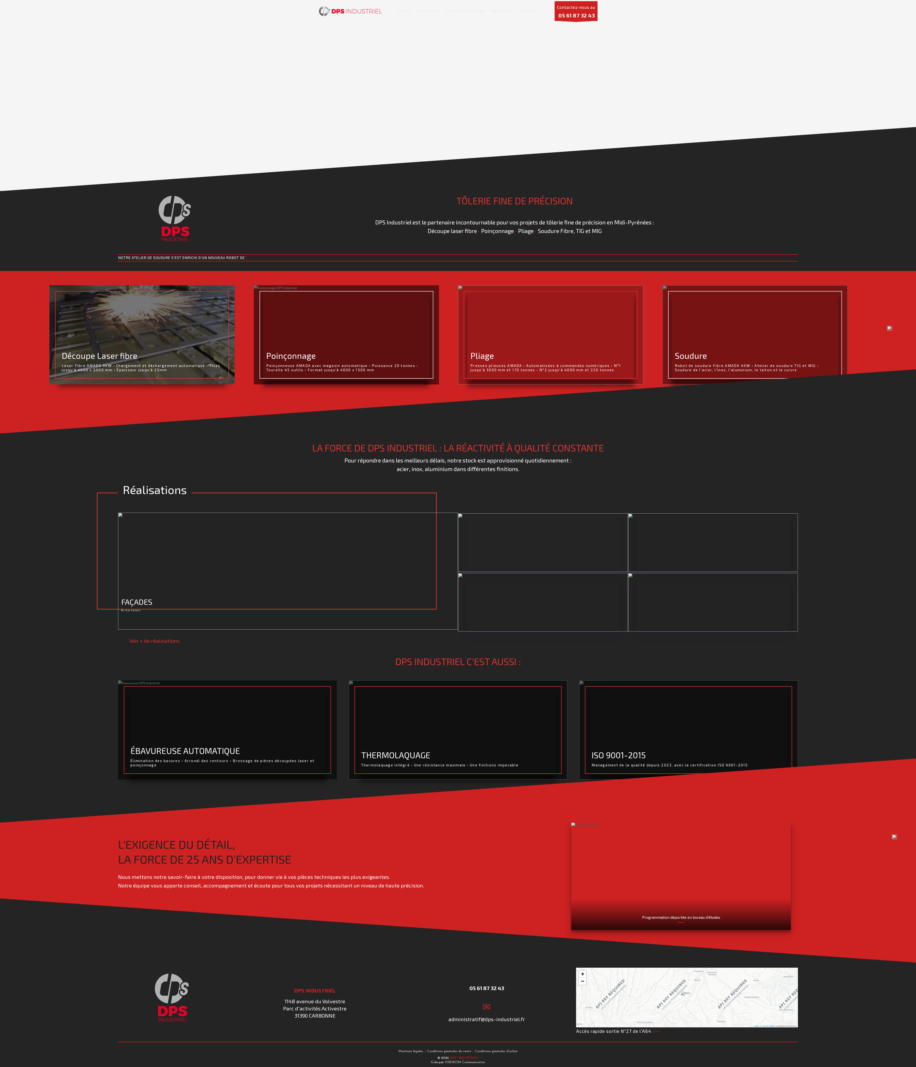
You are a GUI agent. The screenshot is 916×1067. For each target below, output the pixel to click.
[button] (687, 997)
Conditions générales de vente (449, 1051)
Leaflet (756, 1026)
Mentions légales (410, 1051)
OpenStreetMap (768, 1026)
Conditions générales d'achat (496, 1051)
